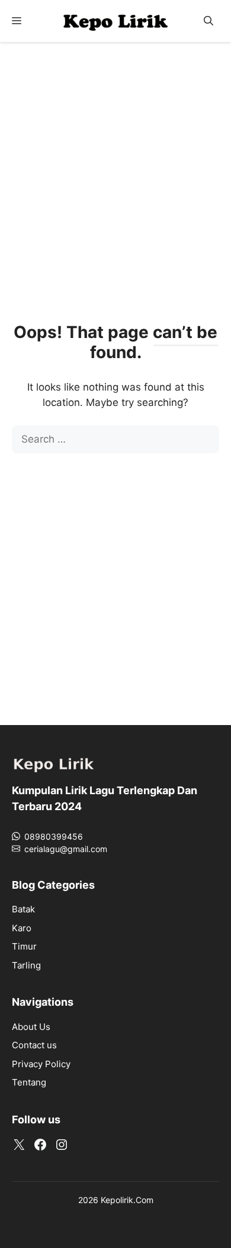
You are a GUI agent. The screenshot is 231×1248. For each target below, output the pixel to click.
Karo (21, 928)
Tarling (26, 965)
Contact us (34, 1045)
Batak (23, 909)
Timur (24, 946)
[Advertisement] (115, 172)
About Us (31, 1026)
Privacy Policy (41, 1064)
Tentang (29, 1082)
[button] (208, 21)
